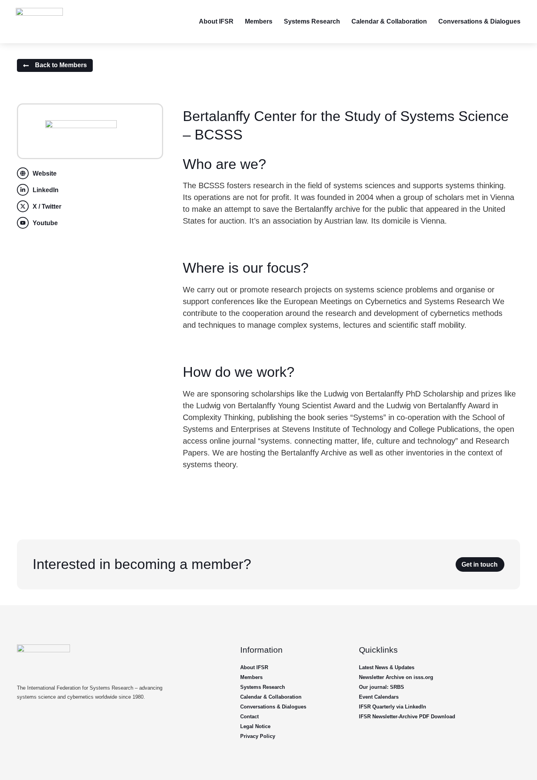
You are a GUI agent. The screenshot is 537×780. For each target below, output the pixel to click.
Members (258, 21)
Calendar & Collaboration (389, 21)
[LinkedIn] (23, 190)
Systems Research (312, 21)
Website (45, 173)
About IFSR (216, 21)
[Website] (23, 173)
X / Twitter (47, 206)
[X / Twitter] (23, 206)
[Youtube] (23, 223)
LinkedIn (46, 190)
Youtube (45, 223)
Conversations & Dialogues (479, 21)
